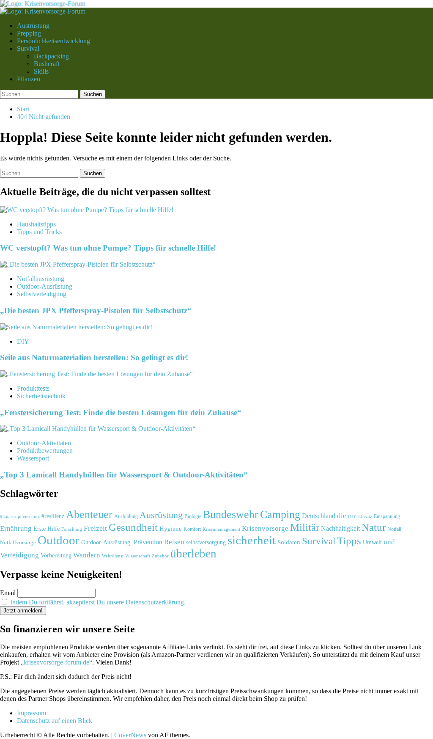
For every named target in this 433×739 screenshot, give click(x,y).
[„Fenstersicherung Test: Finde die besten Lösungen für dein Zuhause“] (96, 374)
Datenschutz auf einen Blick (54, 720)
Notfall (394, 529)
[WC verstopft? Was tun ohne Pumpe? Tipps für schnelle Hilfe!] (86, 209)
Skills (41, 71)
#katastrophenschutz (20, 516)
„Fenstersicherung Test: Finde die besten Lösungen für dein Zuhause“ (120, 412)
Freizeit (95, 528)
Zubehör (160, 555)
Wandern (86, 555)
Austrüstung (33, 25)
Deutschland (318, 515)
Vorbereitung (56, 555)
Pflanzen (28, 79)
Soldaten (288, 542)
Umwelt (372, 542)
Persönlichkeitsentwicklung (53, 40)
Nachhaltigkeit (340, 528)
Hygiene (170, 528)
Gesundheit (133, 527)
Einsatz (365, 516)
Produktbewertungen (45, 450)
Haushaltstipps (36, 224)
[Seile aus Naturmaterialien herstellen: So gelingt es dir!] (76, 327)
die (341, 516)
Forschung (71, 529)
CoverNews (130, 735)
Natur (374, 527)
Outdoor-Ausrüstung (44, 286)
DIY (23, 341)
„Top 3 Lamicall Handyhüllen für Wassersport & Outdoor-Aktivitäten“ (124, 474)
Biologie (192, 516)
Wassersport (33, 458)
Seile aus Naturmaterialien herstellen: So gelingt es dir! (94, 357)
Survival (28, 48)
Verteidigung (19, 555)
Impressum (31, 713)
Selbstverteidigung (41, 294)
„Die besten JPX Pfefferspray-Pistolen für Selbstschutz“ (96, 310)
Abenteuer (89, 514)
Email (8, 592)
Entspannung (387, 516)
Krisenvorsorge (265, 528)
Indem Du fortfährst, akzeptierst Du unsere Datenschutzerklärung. (98, 602)
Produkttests (33, 388)
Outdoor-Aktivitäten (44, 443)
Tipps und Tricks (39, 231)
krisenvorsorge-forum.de (56, 662)
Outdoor (58, 540)
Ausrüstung (161, 515)
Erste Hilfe (46, 529)
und (389, 542)
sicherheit (251, 540)
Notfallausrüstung (40, 278)
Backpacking (51, 56)
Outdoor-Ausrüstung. (106, 542)
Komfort (192, 529)
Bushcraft (47, 63)
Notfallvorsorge (18, 543)
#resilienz (52, 516)
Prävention (148, 542)
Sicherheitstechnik (41, 396)
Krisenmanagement (221, 529)
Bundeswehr (230, 514)
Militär (304, 527)
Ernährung (16, 528)
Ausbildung (126, 516)
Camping (280, 514)
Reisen (174, 542)
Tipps (349, 540)
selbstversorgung (206, 542)
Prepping (29, 33)
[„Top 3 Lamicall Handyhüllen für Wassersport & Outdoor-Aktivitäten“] (97, 428)
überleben (193, 553)
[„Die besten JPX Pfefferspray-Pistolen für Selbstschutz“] (78, 264)
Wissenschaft (137, 556)
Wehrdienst (112, 555)
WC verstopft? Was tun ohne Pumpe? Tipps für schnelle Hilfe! (108, 247)
